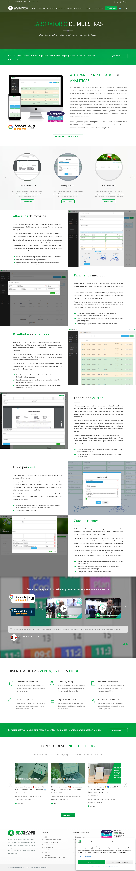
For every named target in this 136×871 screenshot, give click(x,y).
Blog (88, 8)
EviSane (21, 867)
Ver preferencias (119, 862)
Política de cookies (95, 866)
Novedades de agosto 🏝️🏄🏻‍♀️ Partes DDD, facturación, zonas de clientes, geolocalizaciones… (103, 789)
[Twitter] (117, 2)
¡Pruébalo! (111, 8)
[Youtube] (123, 2)
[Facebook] (114, 2)
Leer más (20, 803)
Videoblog (47, 850)
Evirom (45, 867)
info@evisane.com (33, 2)
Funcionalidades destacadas (50, 8)
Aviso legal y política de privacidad (110, 866)
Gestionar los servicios (85, 856)
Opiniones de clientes (51, 842)
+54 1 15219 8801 (16, 2)
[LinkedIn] (126, 2)
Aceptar (91, 862)
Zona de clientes (80, 837)
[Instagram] (120, 2)
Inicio (33, 8)
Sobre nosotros (74, 8)
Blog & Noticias (48, 847)
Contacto (99, 8)
